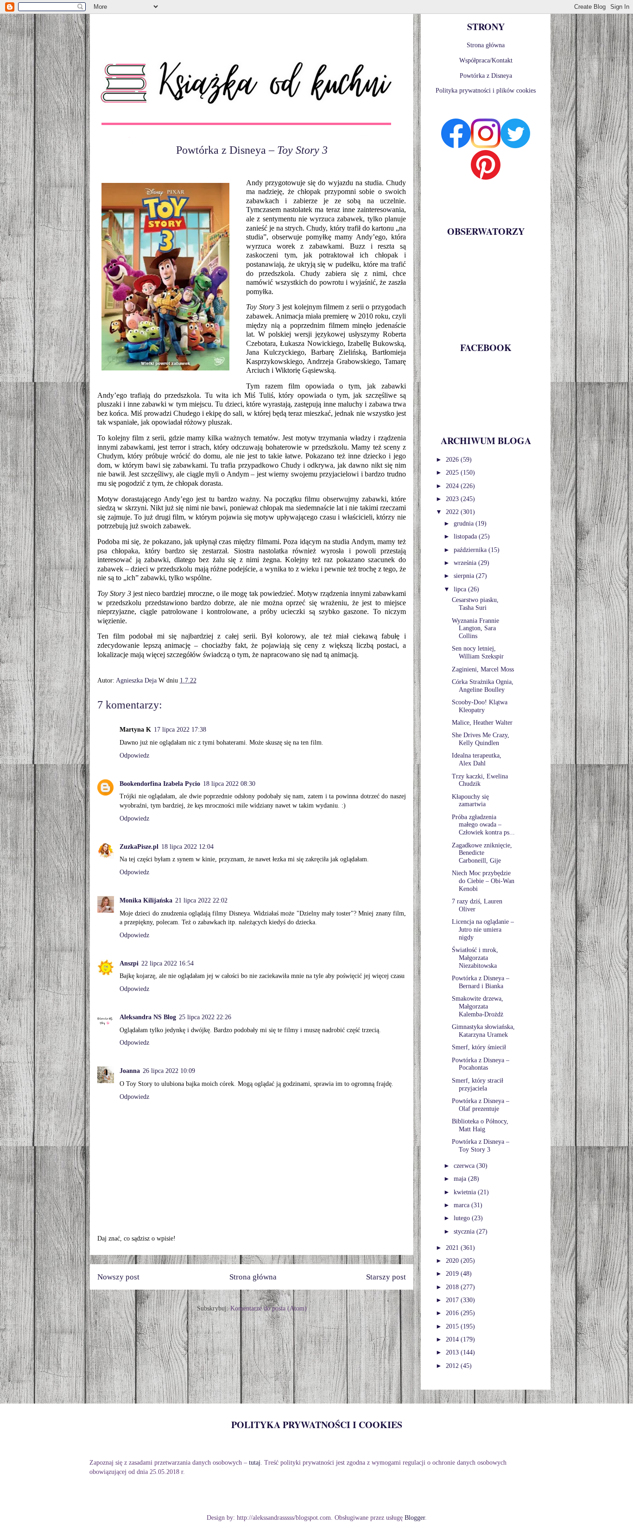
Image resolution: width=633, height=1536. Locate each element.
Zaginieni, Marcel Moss (483, 669)
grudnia (464, 523)
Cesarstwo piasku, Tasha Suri (475, 603)
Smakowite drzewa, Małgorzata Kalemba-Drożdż (477, 1006)
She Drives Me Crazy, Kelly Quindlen (480, 739)
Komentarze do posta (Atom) (268, 1308)
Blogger (415, 1517)
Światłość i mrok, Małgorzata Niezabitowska (475, 958)
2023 (453, 498)
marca (462, 1205)
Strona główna (253, 1277)
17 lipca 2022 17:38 (180, 729)
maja (461, 1178)
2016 (453, 1313)
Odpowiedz (134, 755)
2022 (453, 511)
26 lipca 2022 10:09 (169, 1070)
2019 (453, 1273)
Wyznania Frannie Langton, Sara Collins (475, 628)
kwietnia (466, 1192)
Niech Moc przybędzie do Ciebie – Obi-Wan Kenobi (483, 881)
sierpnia (465, 575)
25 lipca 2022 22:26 (205, 1017)
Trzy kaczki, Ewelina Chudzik (480, 780)
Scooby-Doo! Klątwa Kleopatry (479, 706)
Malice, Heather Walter (482, 722)
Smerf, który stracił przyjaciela (477, 1084)
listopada (466, 536)
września (466, 562)
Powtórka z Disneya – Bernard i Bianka (480, 982)
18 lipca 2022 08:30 (229, 783)
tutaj (254, 1462)
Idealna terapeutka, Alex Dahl (476, 759)
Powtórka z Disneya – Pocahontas (480, 1064)
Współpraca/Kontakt (486, 60)
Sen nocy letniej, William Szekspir (478, 652)
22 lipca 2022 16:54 (167, 963)
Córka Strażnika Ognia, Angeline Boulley (482, 685)
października (471, 549)
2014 (453, 1339)
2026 (453, 459)
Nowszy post (118, 1277)
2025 (453, 472)
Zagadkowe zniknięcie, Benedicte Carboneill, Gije (482, 853)
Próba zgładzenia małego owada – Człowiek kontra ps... (483, 825)
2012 (453, 1365)
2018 (453, 1287)
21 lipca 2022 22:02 (201, 900)
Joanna (130, 1070)
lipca (461, 589)
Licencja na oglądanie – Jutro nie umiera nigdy (483, 929)
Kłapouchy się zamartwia (470, 800)
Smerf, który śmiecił (479, 1047)
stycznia (465, 1231)
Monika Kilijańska (146, 900)
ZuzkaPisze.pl (139, 846)
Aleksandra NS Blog (148, 1017)
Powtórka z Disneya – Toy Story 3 (480, 1145)
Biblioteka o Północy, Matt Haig (480, 1125)
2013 (453, 1352)
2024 (453, 486)
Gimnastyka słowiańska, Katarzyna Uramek (483, 1030)
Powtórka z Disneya (486, 75)
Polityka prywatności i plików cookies (486, 90)
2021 (453, 1247)
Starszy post (386, 1277)
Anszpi (129, 963)
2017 (453, 1300)
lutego (463, 1218)
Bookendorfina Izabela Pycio (160, 783)
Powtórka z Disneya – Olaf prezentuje (480, 1104)
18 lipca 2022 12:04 (187, 846)
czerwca (465, 1165)
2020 (453, 1260)
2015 (453, 1326)
